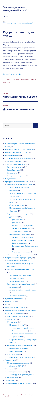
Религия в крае (10, 301)
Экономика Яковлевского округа (21, 357)
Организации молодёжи (18, 348)
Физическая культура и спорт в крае (20, 255)
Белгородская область (15, 167)
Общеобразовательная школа (19, 234)
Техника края (10, 360)
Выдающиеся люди (12, 155)
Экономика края (13, 354)
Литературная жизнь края (16, 372)
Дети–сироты (16, 222)
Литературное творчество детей (20, 375)
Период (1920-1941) (16, 325)
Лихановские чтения (16, 205)
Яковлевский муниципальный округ (18, 383)
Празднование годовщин (16, 176)
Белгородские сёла (16, 278)
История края (25, 80)
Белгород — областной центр (20, 275)
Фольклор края (12, 377)
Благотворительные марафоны (23, 237)
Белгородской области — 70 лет (16, 152)
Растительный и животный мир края (20, 284)
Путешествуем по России (14, 298)
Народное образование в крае (18, 214)
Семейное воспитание (20, 231)
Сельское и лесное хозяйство (15, 307)
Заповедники (14, 287)
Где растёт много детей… (12, 74)
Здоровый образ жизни (15, 161)
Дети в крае (13, 217)
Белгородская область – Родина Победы (19, 149)
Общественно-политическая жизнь (19, 345)
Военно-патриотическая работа (18, 316)
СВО (7, 304)
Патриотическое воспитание (22, 240)
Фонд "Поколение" (16, 351)
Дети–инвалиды (17, 220)
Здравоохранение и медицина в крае (18, 158)
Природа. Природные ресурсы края (18, 258)
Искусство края (10, 179)
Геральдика (11, 319)
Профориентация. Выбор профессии (25, 246)
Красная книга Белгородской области (22, 290)
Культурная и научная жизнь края (17, 181)
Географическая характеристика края (20, 269)
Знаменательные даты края (15, 164)
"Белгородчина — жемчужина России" (15, 9)
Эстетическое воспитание (21, 252)
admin (8, 80)
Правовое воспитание (19, 243)
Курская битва (17, 337)
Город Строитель (13, 170)
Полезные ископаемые (17, 296)
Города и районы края (17, 281)
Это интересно (10, 380)
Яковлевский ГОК (16, 366)
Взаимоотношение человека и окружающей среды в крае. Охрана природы (20, 263)
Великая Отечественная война (22, 334)
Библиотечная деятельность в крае (19, 184)
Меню (6, 16)
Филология (9, 369)
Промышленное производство (18, 363)
